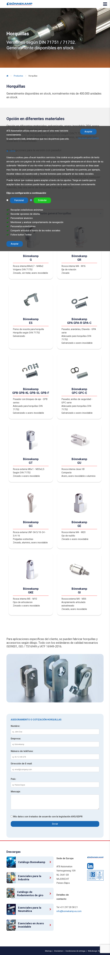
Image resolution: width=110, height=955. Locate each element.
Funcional (19, 200)
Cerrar (12, 151)
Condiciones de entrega (75, 951)
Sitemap (48, 951)
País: (13, 779)
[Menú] (105, 4)
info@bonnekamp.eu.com (68, 911)
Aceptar (88, 131)
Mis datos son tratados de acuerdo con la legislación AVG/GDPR (47, 816)
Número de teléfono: (22, 751)
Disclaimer (58, 951)
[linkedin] (90, 867)
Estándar (42, 200)
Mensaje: (16, 791)
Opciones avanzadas (88, 138)
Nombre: (15, 726)
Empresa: (16, 738)
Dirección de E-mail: (21, 763)
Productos (18, 76)
